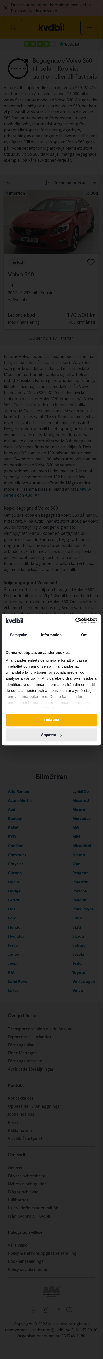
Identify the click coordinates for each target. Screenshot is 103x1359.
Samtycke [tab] (18, 635)
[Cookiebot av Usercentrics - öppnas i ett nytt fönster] (75, 620)
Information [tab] (51, 635)
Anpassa (48, 735)
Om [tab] (84, 635)
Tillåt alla (51, 720)
